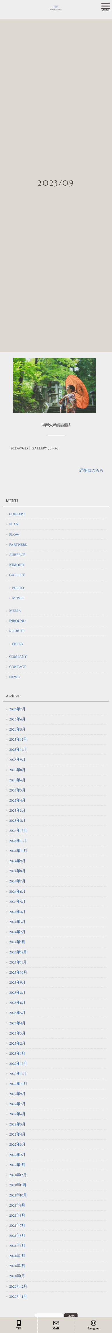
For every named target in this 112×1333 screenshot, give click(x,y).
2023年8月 (17, 992)
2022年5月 (17, 1124)
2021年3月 (17, 1256)
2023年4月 (17, 1023)
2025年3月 (17, 810)
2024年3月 (17, 922)
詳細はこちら (91, 470)
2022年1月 (17, 1165)
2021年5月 (17, 1235)
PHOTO (18, 588)
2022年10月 (18, 1083)
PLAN (13, 524)
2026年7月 (17, 709)
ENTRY (18, 644)
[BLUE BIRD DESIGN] (49, 7)
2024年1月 (17, 942)
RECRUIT (16, 631)
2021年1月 (17, 1276)
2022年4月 (17, 1134)
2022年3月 (17, 1144)
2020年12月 (18, 1286)
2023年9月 (17, 982)
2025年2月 (17, 820)
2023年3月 (17, 1033)
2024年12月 (18, 830)
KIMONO (16, 564)
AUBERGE (17, 554)
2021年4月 (17, 1245)
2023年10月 (18, 972)
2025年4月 (17, 800)
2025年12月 (18, 739)
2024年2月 (17, 932)
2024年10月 (18, 851)
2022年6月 (17, 1114)
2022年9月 (17, 1094)
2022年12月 (18, 1063)
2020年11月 (18, 1296)
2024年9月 (17, 861)
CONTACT (17, 666)
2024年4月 (17, 911)
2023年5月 (17, 1012)
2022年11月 (18, 1073)
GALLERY (39, 448)
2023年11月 (18, 962)
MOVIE (18, 598)
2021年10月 (18, 1195)
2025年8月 (17, 770)
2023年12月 (18, 952)
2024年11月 (18, 840)
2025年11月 (18, 749)
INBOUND (17, 620)
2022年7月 (17, 1104)
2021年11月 (17, 1185)
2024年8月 (17, 871)
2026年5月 (17, 729)
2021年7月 (17, 1225)
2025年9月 (17, 759)
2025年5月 (17, 790)
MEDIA (15, 610)
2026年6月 (17, 719)
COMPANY (18, 656)
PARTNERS (18, 544)
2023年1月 (17, 1053)
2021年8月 (17, 1215)
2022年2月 (17, 1154)
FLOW (14, 534)
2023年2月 (17, 1043)
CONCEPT (17, 514)
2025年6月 (17, 780)
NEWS (14, 677)
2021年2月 (17, 1266)
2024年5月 (17, 901)
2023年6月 (17, 1002)
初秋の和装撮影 (56, 425)
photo (54, 448)
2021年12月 (18, 1175)
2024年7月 (17, 881)
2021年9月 (17, 1205)
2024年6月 (17, 891)
